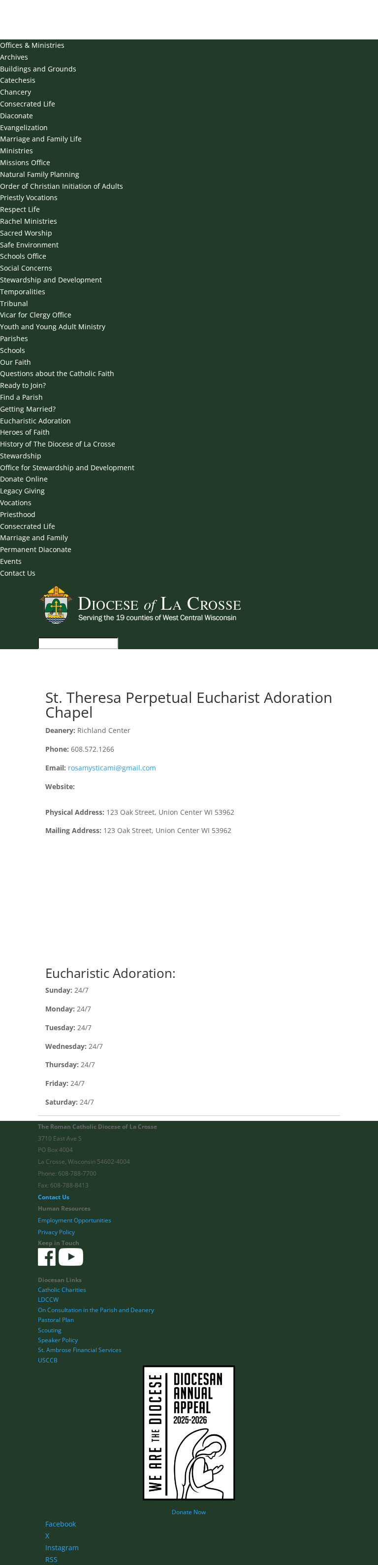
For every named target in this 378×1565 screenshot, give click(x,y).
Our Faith (15, 362)
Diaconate (16, 115)
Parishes (14, 338)
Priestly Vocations (29, 197)
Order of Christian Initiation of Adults (61, 186)
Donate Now (189, 1512)
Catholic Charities (62, 1290)
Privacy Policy (56, 1232)
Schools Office (23, 256)
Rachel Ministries (28, 221)
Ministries (16, 150)
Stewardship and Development (51, 279)
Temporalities (22, 291)
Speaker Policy (58, 1340)
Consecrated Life (27, 103)
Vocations (16, 502)
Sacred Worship (26, 233)
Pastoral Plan (56, 1320)
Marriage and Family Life (41, 138)
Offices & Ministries (32, 45)
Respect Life (20, 209)
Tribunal (14, 303)
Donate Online (24, 479)
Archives (14, 57)
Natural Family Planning (39, 174)
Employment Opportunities (74, 1220)
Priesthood (17, 514)
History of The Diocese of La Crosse (57, 444)
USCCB (48, 1360)
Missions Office (25, 162)
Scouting (50, 1330)
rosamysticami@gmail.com (112, 767)
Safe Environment (29, 244)
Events (11, 561)
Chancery (15, 92)
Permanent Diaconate (35, 549)
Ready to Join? (23, 385)
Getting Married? (28, 409)
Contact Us (17, 573)
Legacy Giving (22, 490)
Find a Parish (21, 397)
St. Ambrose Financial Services (80, 1350)
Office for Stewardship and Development (67, 467)
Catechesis (17, 80)
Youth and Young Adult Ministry (52, 326)
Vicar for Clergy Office (35, 314)
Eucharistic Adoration (35, 420)
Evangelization (24, 127)
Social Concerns (26, 268)
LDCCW (48, 1299)
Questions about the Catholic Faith (57, 373)
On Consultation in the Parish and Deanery (96, 1310)
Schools (12, 350)
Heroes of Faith (25, 432)
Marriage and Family (34, 537)
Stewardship (20, 455)
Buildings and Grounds (38, 68)
